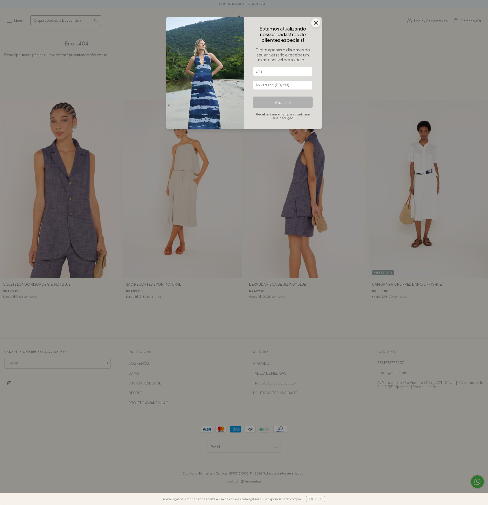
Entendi (315, 499)
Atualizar (283, 102)
